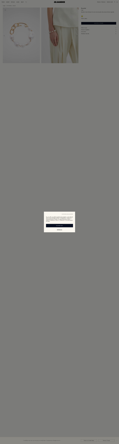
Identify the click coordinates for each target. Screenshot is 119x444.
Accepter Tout (59, 225)
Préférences (59, 229)
